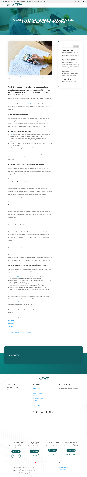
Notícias (58, 5)
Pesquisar (76, 46)
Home (39, 5)
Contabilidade (11, 332)
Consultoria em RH (37, 403)
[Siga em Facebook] (81, 1)
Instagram (11, 320)
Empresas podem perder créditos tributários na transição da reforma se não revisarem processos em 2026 (70, 61)
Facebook (11, 323)
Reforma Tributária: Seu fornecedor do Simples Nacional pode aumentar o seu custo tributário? (70, 66)
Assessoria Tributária (37, 393)
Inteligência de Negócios (38, 398)
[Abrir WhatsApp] (3, 473)
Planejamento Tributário (16, 277)
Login (70, 5)
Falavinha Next (28, 332)
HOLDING (35, 400)
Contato (64, 5)
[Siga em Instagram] (75, 1)
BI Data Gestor (36, 395)
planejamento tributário (14, 301)
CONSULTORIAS (76, 5)
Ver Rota (17, 452)
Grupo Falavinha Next (26, 103)
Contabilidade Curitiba (19, 332)
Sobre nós (44, 5)
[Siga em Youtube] (78, 1)
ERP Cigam (35, 391)
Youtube (10, 326)
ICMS (10, 134)
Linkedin (10, 329)
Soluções (52, 5)
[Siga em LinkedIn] (84, 1)
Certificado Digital (36, 405)
